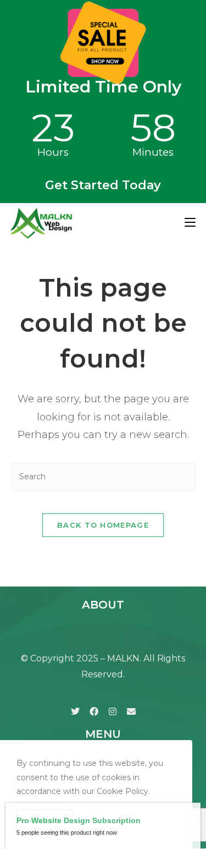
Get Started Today (103, 185)
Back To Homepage (103, 525)
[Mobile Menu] (190, 222)
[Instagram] (112, 711)
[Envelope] (131, 711)
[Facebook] (94, 711)
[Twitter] (75, 711)
